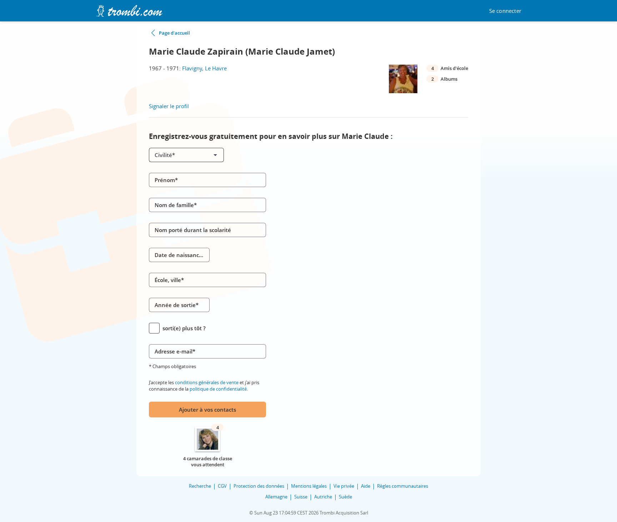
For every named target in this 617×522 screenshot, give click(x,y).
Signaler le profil (169, 106)
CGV (222, 486)
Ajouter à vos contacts (207, 409)
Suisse (300, 496)
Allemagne (276, 496)
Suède (345, 496)
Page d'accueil (174, 33)
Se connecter (505, 11)
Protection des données (259, 486)
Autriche (323, 496)
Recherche (200, 486)
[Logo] (129, 11)
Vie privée (343, 486)
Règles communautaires (402, 486)
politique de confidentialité (218, 389)
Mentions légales (309, 486)
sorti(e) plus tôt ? (184, 328)
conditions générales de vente (207, 382)
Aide (365, 486)
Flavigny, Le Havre (204, 68)
